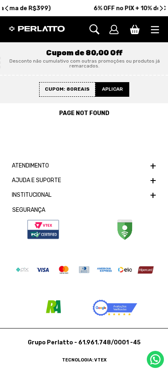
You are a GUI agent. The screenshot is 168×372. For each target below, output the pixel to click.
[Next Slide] (161, 8)
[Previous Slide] (7, 8)
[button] (98, 29)
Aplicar (112, 89)
